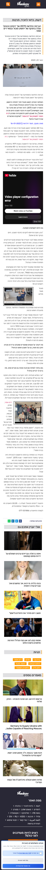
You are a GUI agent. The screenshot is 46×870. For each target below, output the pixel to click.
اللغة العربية (34, 820)
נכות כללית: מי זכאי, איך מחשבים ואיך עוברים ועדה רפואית (25, 584)
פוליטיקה (25, 813)
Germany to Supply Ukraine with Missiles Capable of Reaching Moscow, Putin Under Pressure (23, 727)
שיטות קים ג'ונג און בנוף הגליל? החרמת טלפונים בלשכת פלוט (24, 641)
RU (16, 816)
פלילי (38, 816)
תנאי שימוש (12, 820)
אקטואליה (14, 813)
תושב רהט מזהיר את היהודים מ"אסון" (25, 613)
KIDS (22, 816)
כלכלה (18, 806)
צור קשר (23, 820)
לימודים (37, 809)
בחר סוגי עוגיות (23, 860)
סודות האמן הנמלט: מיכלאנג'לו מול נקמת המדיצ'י (24, 781)
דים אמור (8, 402)
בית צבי (37, 659)
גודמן (28, 659)
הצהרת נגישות (34, 823)
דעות (38, 806)
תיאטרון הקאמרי (22, 667)
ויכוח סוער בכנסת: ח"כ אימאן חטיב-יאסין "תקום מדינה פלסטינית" (25, 754)
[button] (38, 4)
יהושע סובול (20, 663)
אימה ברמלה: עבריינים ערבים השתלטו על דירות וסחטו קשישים (23, 555)
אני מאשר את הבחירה (23, 866)
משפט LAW (26, 809)
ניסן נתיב (36, 667)
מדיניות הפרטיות (25, 853)
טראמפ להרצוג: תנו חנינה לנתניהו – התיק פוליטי (24, 700)
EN (10, 816)
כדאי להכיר (28, 806)
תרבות (30, 816)
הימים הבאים (34, 663)
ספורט (15, 809)
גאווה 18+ (36, 813)
